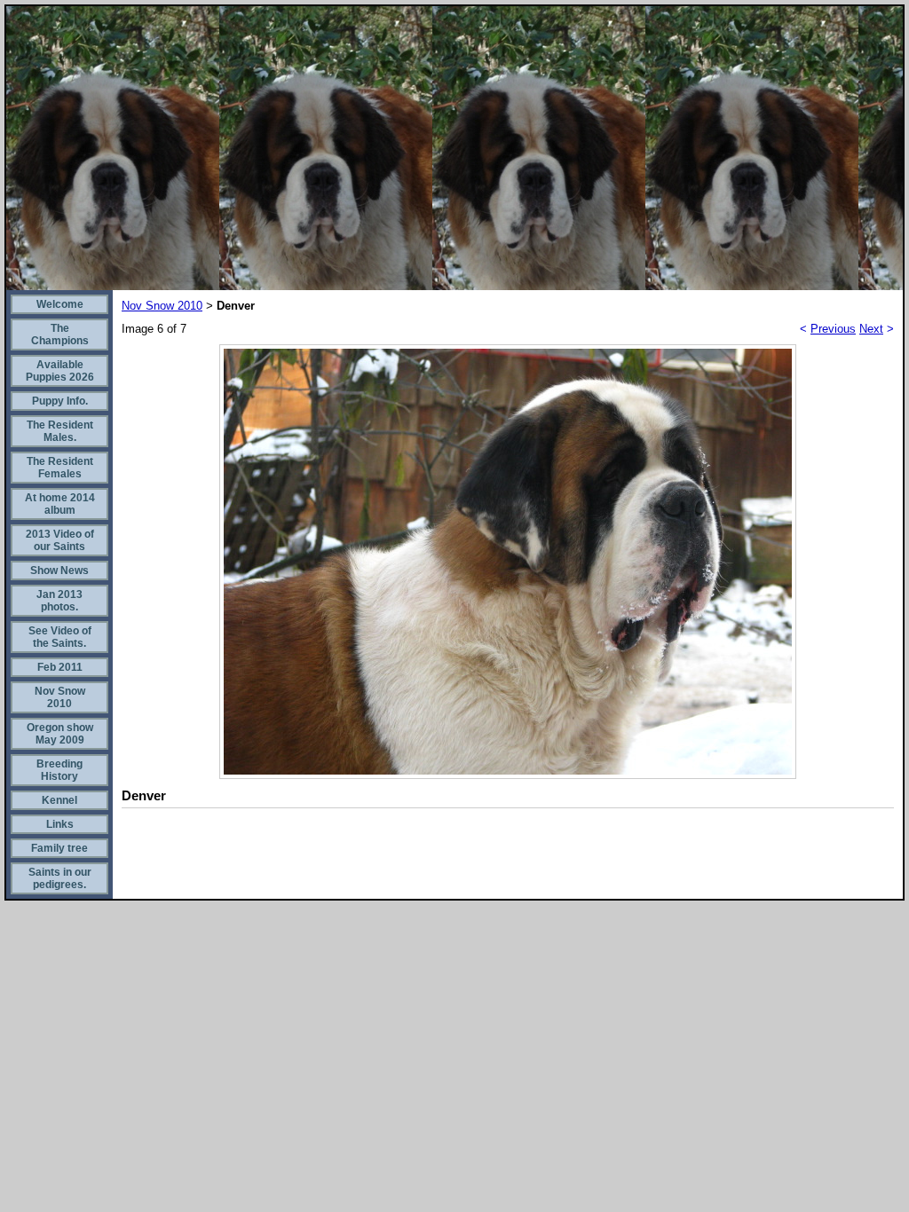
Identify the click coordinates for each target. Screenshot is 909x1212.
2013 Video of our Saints (60, 540)
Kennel (59, 800)
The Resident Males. (60, 431)
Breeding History (59, 770)
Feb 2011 (60, 667)
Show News (59, 570)
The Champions (60, 334)
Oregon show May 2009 (60, 733)
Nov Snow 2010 (60, 697)
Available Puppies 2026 (60, 370)
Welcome (59, 304)
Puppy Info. (60, 401)
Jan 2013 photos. (59, 600)
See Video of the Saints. (59, 637)
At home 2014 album (60, 504)
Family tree (59, 848)
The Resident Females (60, 467)
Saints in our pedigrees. (59, 878)
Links (60, 824)
